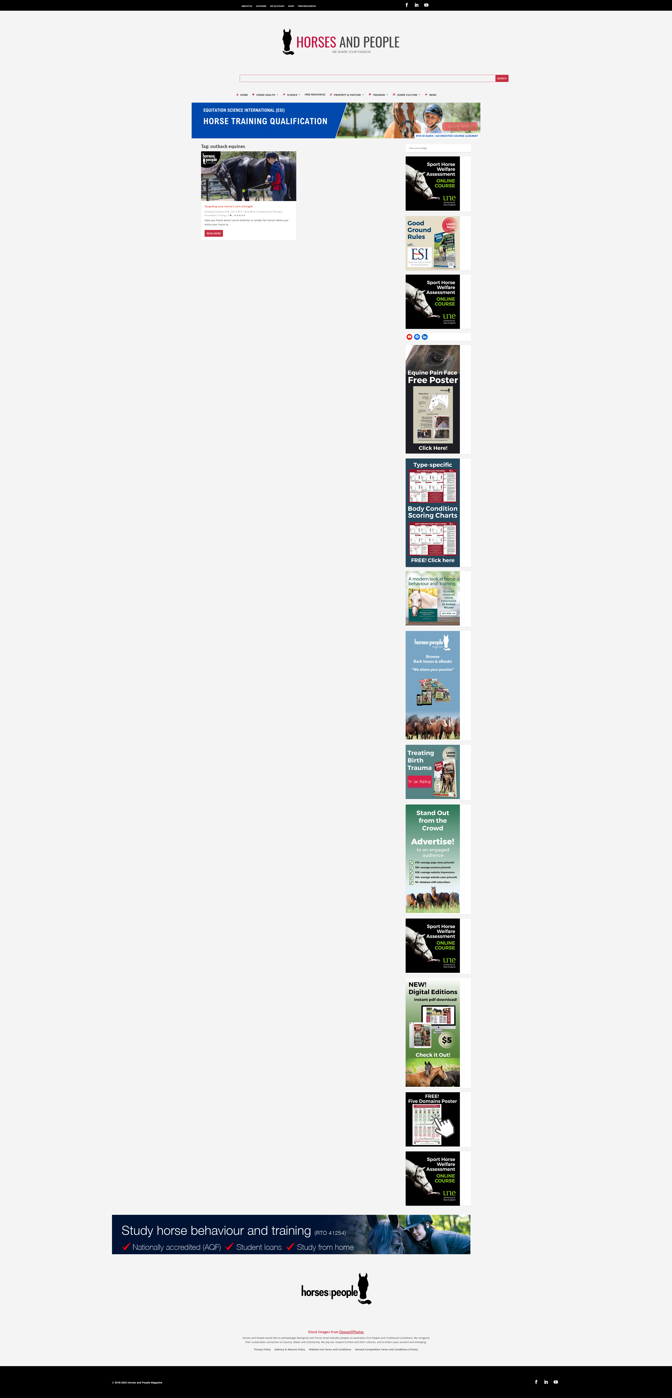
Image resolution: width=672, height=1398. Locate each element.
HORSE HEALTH (265, 94)
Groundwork (211, 215)
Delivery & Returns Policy (290, 1349)
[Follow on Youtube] (426, 5)
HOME (244, 94)
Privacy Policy (262, 1349)
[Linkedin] (425, 337)
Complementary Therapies (269, 211)
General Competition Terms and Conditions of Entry (386, 1349)
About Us (246, 6)
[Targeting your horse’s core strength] (248, 176)
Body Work (250, 211)
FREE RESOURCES (307, 6)
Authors (261, 6)
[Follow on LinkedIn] (416, 5)
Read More (214, 233)
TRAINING (379, 94)
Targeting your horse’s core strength (229, 206)
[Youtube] (409, 337)
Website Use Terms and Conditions (330, 1349)
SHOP (291, 6)
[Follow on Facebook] (406, 5)
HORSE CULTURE (407, 94)
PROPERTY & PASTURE (347, 94)
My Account (277, 6)
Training (222, 215)
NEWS (432, 94)
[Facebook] (417, 337)
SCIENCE (292, 94)
